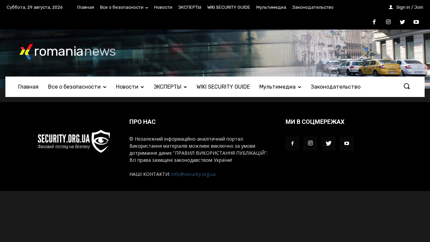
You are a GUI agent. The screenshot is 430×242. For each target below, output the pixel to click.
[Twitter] (328, 143)
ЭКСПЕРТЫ (189, 7)
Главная (85, 7)
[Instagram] (310, 143)
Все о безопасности (121, 7)
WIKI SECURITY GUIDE (228, 7)
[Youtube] (346, 143)
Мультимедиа (271, 7)
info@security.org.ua (193, 174)
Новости (163, 7)
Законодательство (313, 7)
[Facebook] (292, 143)
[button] (406, 87)
